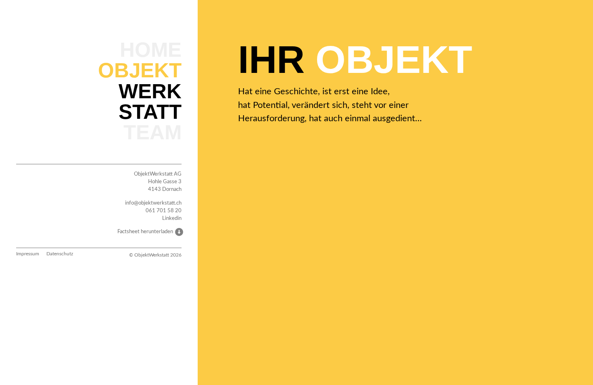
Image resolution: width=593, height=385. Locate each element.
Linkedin (172, 218)
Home (151, 49)
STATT (150, 111)
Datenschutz (59, 253)
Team (152, 132)
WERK (150, 91)
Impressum (27, 253)
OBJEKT (140, 70)
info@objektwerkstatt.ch (153, 203)
